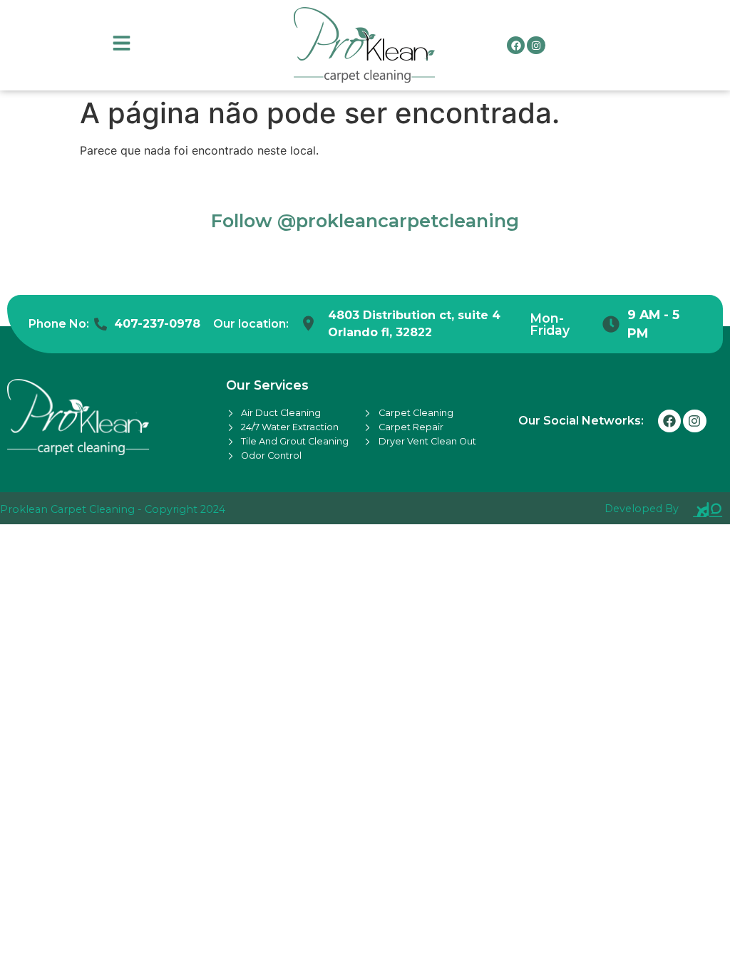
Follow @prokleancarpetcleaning (365, 220)
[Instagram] (536, 45)
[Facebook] (516, 45)
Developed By (642, 508)
